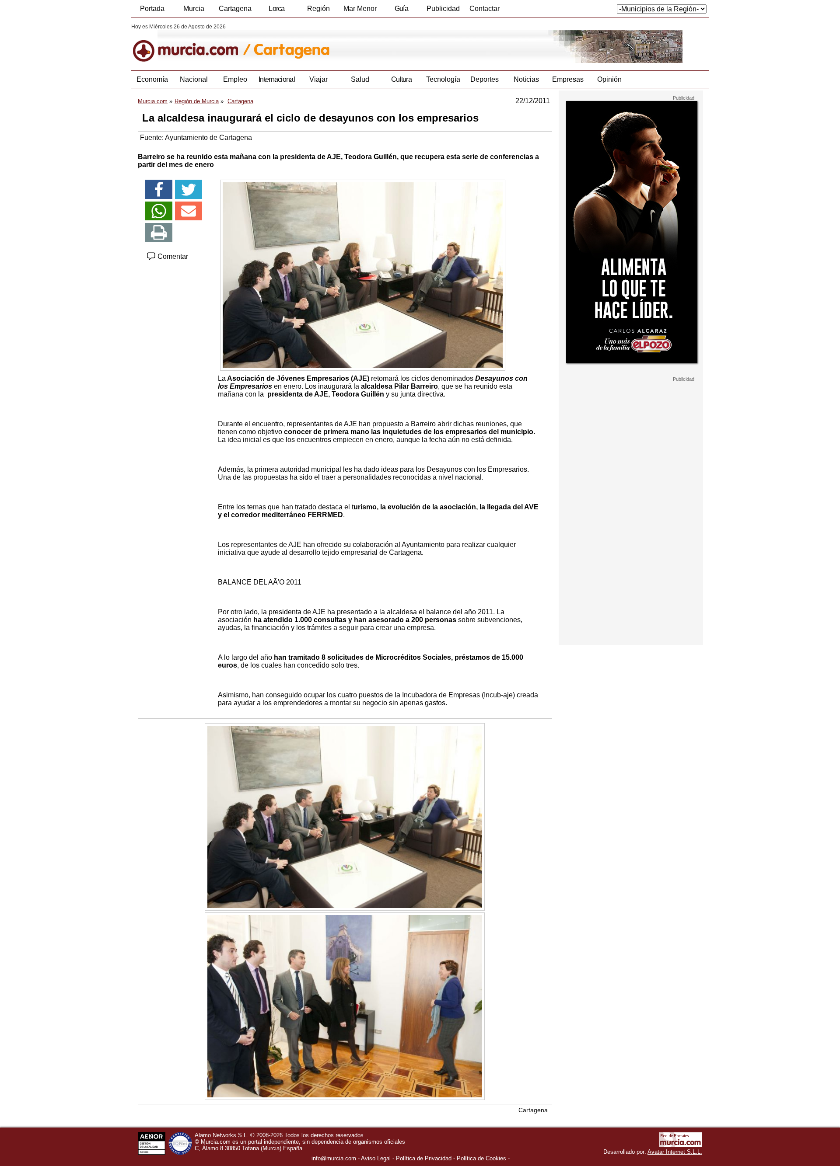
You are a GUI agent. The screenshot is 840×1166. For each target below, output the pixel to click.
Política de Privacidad (424, 1158)
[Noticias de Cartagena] (344, 43)
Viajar (318, 79)
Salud (360, 79)
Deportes (484, 79)
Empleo (235, 79)
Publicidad (443, 8)
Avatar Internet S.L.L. (675, 1152)
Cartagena (235, 8)
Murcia (193, 8)
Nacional (194, 79)
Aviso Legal (376, 1158)
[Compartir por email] (188, 211)
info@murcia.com (334, 1158)
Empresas (568, 79)
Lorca (277, 8)
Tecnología (443, 79)
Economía (152, 79)
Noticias (526, 79)
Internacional (277, 79)
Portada (152, 8)
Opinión (609, 79)
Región (318, 8)
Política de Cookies (481, 1158)
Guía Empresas (401, 11)
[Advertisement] (630, 513)
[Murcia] (191, 43)
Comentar (172, 256)
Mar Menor (360, 8)
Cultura (401, 79)
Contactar (484, 8)
